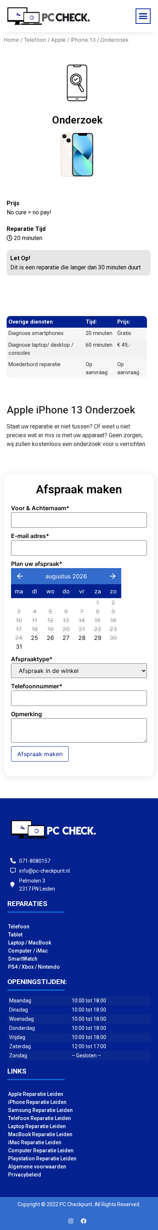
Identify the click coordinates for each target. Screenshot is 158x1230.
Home (11, 40)
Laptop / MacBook (29, 943)
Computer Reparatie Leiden (40, 1150)
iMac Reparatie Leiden (34, 1142)
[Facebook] (83, 1220)
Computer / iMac (28, 951)
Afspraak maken (39, 754)
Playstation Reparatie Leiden (42, 1158)
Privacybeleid (24, 1175)
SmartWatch (22, 959)
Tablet (15, 935)
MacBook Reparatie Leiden (40, 1134)
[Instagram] (70, 1220)
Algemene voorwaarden (37, 1167)
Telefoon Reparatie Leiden (39, 1118)
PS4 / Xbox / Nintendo (34, 967)
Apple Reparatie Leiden (35, 1094)
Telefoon (35, 40)
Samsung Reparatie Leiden (40, 1110)
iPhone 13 (83, 40)
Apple (58, 40)
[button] (143, 16)
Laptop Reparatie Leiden (37, 1126)
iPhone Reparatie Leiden (37, 1102)
